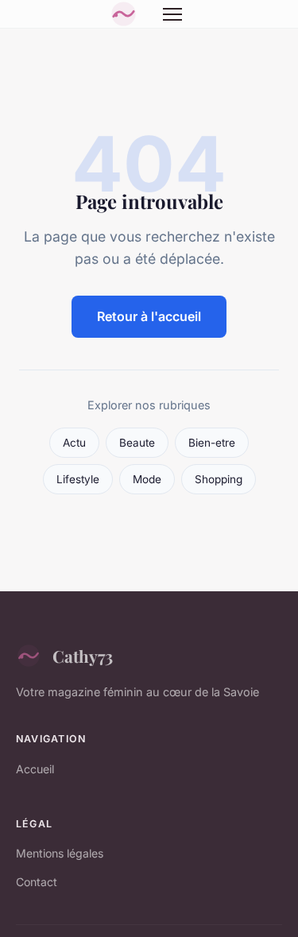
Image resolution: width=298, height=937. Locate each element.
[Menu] (172, 14)
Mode (147, 479)
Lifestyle (77, 479)
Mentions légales (59, 853)
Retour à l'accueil (149, 316)
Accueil (35, 769)
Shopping (218, 479)
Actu (74, 442)
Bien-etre (211, 442)
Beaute (137, 442)
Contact (36, 882)
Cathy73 (82, 656)
